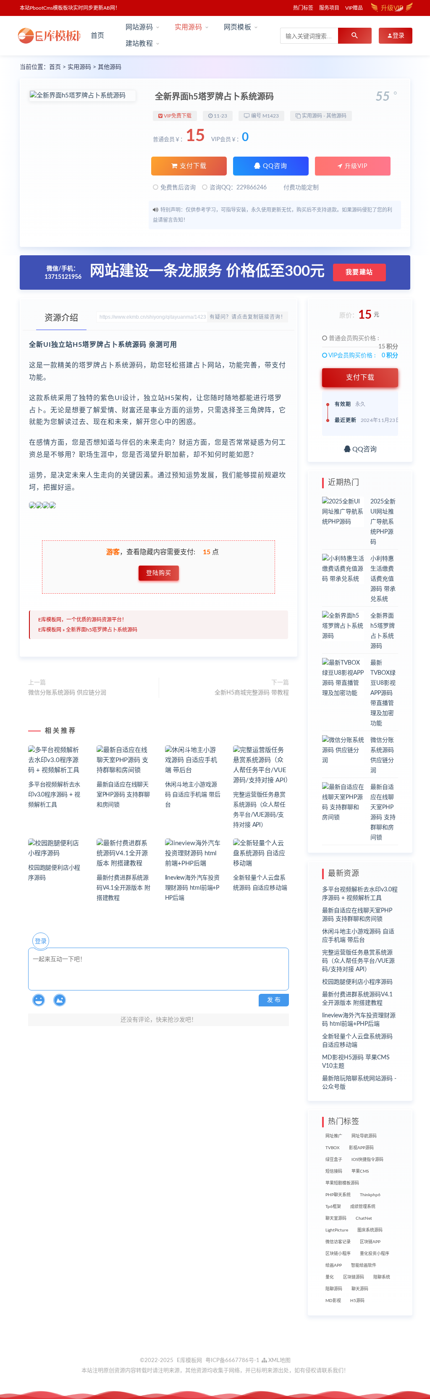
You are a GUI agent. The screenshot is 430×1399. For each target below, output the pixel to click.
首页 (97, 35)
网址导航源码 (364, 1136)
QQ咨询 (274, 166)
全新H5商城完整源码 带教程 (252, 693)
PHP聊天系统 (338, 1195)
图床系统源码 (370, 1230)
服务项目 (329, 7)
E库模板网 (49, 629)
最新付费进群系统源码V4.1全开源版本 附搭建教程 (123, 888)
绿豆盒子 (333, 1160)
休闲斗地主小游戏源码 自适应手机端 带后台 (192, 795)
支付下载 (192, 166)
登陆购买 (158, 573)
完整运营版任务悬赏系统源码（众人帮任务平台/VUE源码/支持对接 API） (358, 961)
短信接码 (333, 1171)
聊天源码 (359, 1289)
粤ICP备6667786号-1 (232, 1360)
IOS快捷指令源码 (367, 1160)
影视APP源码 (361, 1148)
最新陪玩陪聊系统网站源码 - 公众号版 (359, 1083)
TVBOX (332, 1148)
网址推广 (333, 1136)
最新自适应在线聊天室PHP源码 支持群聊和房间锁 (123, 795)
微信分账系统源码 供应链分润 (67, 693)
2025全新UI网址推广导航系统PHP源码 (383, 522)
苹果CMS (360, 1171)
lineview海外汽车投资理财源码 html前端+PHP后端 (192, 888)
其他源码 (109, 67)
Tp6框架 (333, 1207)
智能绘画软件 (363, 1265)
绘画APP (333, 1265)
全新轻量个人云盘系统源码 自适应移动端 (357, 1041)
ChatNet (364, 1218)
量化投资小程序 (374, 1254)
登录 (41, 941)
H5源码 (357, 1301)
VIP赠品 (354, 7)
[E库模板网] (49, 35)
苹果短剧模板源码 (342, 1183)
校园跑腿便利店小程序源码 (357, 982)
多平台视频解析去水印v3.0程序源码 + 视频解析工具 (54, 795)
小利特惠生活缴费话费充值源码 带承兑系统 (383, 579)
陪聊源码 (333, 1289)
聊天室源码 (335, 1218)
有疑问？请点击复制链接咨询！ (248, 317)
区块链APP (370, 1242)
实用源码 (79, 67)
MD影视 (333, 1301)
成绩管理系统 (362, 1207)
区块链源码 (353, 1277)
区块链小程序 (338, 1254)
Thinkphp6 (370, 1195)
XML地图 (279, 1360)
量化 (329, 1277)
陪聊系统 (381, 1277)
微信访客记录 (338, 1242)
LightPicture (336, 1230)
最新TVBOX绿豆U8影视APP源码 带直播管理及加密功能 (383, 693)
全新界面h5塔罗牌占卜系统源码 (101, 629)
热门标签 (303, 7)
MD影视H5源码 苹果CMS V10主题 (356, 1062)
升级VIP (355, 166)
